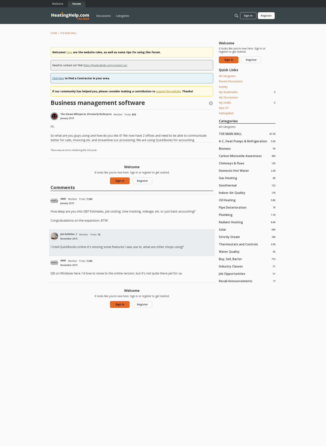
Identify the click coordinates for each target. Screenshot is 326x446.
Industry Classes (247, 266)
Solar (247, 229)
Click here (58, 78)
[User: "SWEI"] (54, 201)
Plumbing (247, 215)
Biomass (247, 148)
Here (69, 52)
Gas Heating (247, 178)
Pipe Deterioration (247, 207)
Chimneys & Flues (247, 163)
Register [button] (142, 181)
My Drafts (247, 102)
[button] (211, 103)
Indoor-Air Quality (247, 193)
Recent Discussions (231, 81)
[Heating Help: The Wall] (70, 16)
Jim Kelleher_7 (68, 234)
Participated (226, 113)
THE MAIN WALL (247, 134)
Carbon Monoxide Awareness (247, 156)
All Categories (227, 76)
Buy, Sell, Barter (247, 259)
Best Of (223, 108)
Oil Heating (247, 200)
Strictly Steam (247, 237)
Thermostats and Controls (247, 244)
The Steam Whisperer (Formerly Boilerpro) (85, 114)
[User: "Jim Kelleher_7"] (54, 236)
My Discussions (228, 97)
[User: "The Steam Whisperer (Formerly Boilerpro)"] (54, 116)
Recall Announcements (247, 281)
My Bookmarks (247, 92)
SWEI (63, 198)
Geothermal (247, 185)
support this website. (168, 91)
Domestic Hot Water (247, 171)
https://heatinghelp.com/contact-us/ (105, 65)
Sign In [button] (119, 181)
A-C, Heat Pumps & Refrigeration (247, 141)
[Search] (236, 15)
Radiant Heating (247, 222)
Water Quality (247, 251)
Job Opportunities (247, 274)
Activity (223, 87)
